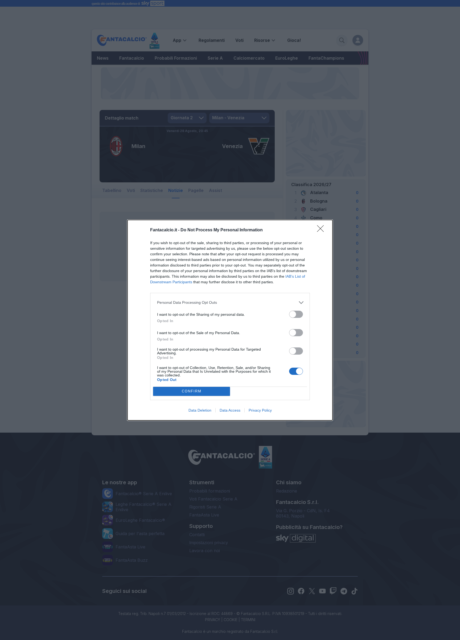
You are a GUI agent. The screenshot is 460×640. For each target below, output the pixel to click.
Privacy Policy (260, 410)
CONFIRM (192, 391)
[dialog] (230, 320)
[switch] (296, 314)
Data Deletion (199, 410)
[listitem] (230, 302)
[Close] (322, 230)
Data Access (230, 410)
